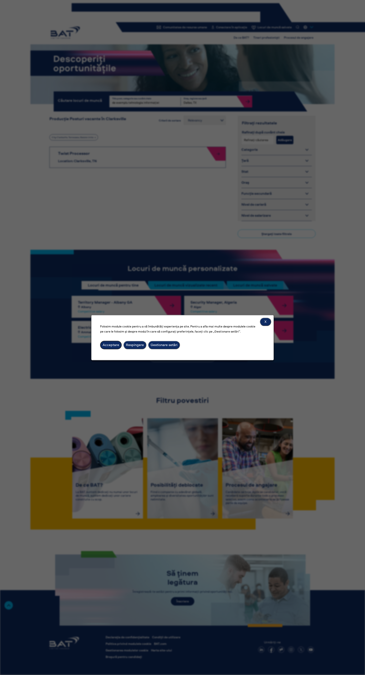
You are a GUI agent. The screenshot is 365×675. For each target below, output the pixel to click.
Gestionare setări (164, 344)
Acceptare (111, 344)
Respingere (135, 344)
